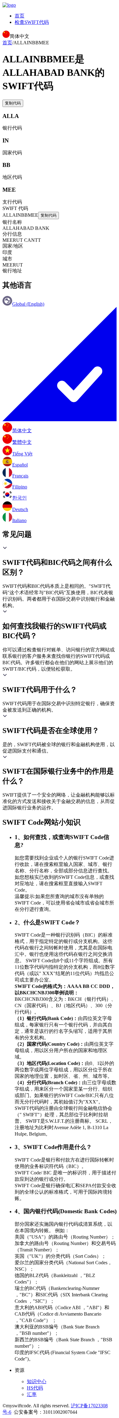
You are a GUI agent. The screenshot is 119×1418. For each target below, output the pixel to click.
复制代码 (13, 103)
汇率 (32, 1394)
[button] (59, 561)
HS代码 (35, 1387)
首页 (19, 15)
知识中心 (36, 1381)
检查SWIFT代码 (32, 22)
